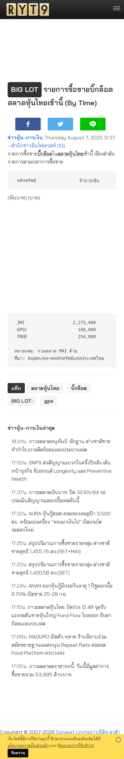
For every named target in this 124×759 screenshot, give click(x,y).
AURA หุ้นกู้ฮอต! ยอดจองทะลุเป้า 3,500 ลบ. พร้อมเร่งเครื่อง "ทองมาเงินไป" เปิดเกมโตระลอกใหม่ (61, 521)
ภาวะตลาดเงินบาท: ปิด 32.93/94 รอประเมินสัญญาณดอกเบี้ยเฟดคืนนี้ (58, 496)
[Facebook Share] (28, 124)
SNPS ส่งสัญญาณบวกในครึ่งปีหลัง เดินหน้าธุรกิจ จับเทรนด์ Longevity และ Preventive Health (61, 470)
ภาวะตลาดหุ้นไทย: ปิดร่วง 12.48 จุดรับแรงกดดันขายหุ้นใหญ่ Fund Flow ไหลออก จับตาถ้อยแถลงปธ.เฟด (61, 615)
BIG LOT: (22, 401)
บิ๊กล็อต (45, 153)
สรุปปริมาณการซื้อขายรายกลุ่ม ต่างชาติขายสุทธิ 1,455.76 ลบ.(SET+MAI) (60, 547)
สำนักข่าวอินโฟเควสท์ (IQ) (38, 145)
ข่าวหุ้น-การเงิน (25, 137)
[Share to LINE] (93, 124)
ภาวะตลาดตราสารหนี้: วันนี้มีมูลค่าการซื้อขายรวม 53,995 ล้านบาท (60, 670)
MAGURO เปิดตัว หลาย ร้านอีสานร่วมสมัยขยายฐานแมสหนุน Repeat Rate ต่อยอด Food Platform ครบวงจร (59, 644)
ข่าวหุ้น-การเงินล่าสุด (31, 428)
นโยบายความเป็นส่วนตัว (28, 745)
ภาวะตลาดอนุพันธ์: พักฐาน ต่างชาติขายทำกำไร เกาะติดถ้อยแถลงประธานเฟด (60, 445)
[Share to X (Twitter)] (60, 124)
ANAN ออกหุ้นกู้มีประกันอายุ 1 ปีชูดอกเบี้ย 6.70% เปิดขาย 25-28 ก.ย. (62, 589)
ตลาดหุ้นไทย (70, 153)
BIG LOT (24, 89)
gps (48, 401)
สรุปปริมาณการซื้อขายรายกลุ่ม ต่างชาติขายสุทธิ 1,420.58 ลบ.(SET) (60, 568)
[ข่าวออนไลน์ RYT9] (26, 9)
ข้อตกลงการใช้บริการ (76, 745)
